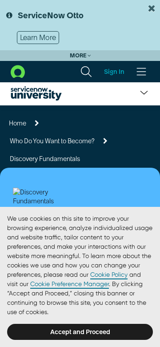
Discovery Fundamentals (45, 159)
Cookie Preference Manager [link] (69, 283)
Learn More (38, 37)
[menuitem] (86, 72)
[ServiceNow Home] (18, 71)
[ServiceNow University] (36, 93)
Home (17, 123)
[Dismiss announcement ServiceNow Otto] (152, 8)
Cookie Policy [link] (109, 274)
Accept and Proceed (80, 332)
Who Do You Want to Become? (52, 141)
